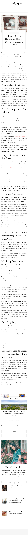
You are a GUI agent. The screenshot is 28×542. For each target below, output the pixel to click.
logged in (11, 426)
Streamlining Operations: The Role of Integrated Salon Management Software (17, 500)
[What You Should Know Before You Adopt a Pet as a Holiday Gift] (23, 394)
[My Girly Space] (14, 3)
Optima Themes (18, 532)
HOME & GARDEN (14, 33)
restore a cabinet (20, 136)
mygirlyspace (15, 47)
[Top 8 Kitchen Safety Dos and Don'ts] (4, 394)
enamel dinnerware (11, 168)
